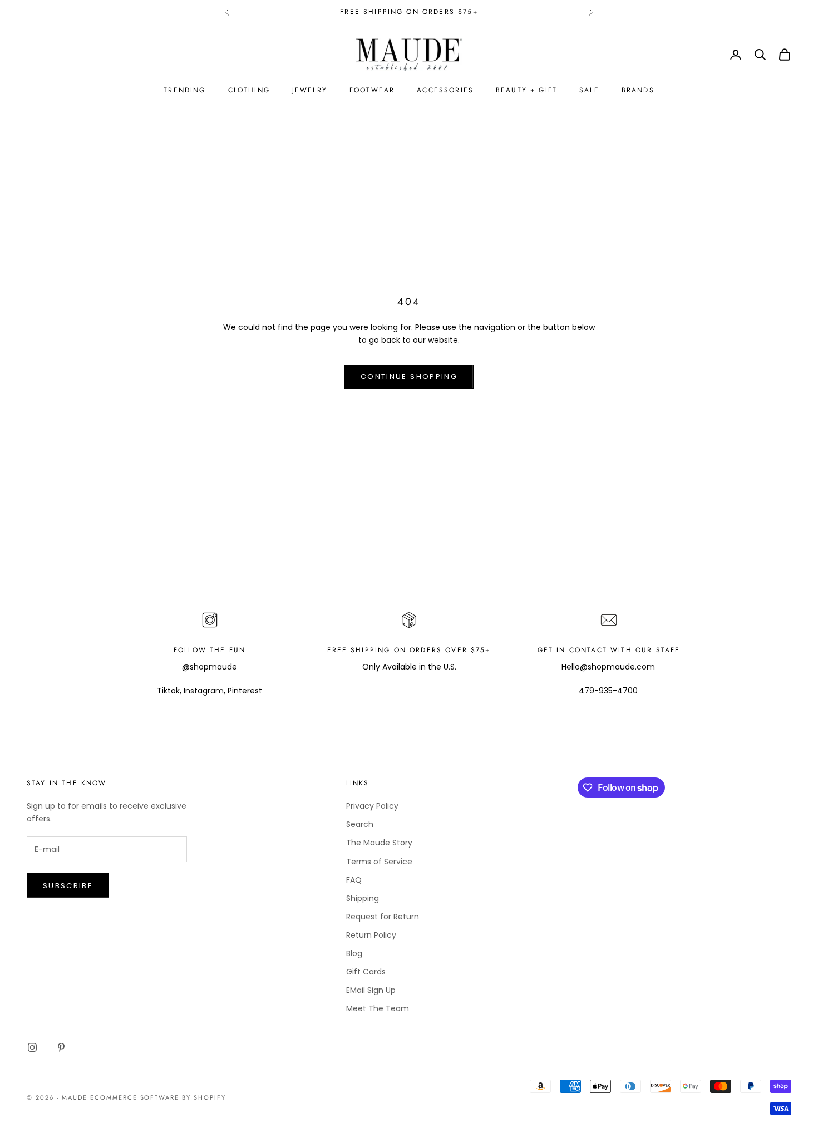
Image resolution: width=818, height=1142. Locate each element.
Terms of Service (379, 861)
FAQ (354, 879)
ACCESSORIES (445, 90)
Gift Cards (366, 971)
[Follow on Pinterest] (61, 1047)
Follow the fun (209, 650)
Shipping (362, 898)
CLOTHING (249, 90)
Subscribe (68, 885)
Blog (354, 953)
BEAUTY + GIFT (526, 90)
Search (359, 824)
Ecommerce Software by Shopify (158, 1097)
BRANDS (638, 90)
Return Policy (371, 935)
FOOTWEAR (372, 90)
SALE (589, 90)
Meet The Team (377, 1008)
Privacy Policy (372, 805)
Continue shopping (409, 376)
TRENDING (184, 90)
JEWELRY (309, 90)
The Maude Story (379, 842)
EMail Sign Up (371, 990)
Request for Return (382, 916)
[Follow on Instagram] (32, 1047)
